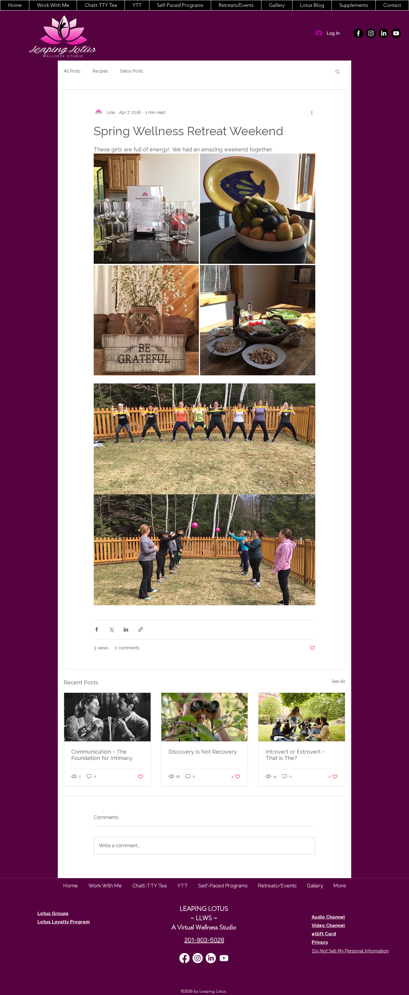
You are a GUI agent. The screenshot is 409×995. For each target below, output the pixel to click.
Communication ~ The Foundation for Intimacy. (102, 755)
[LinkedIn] (383, 33)
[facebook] (358, 33)
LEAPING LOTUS (204, 908)
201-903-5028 (204, 940)
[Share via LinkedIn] (126, 629)
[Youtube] (396, 33)
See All (338, 681)
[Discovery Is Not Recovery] (204, 717)
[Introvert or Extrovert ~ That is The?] (301, 717)
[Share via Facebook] (96, 629)
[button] (53, 5)
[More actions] (311, 112)
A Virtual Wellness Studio (204, 927)
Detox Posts (131, 71)
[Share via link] (140, 629)
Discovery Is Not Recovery (203, 752)
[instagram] (371, 33)
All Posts (72, 71)
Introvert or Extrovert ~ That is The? (295, 755)
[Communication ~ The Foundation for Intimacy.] (107, 717)
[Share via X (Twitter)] (111, 629)
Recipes (100, 71)
